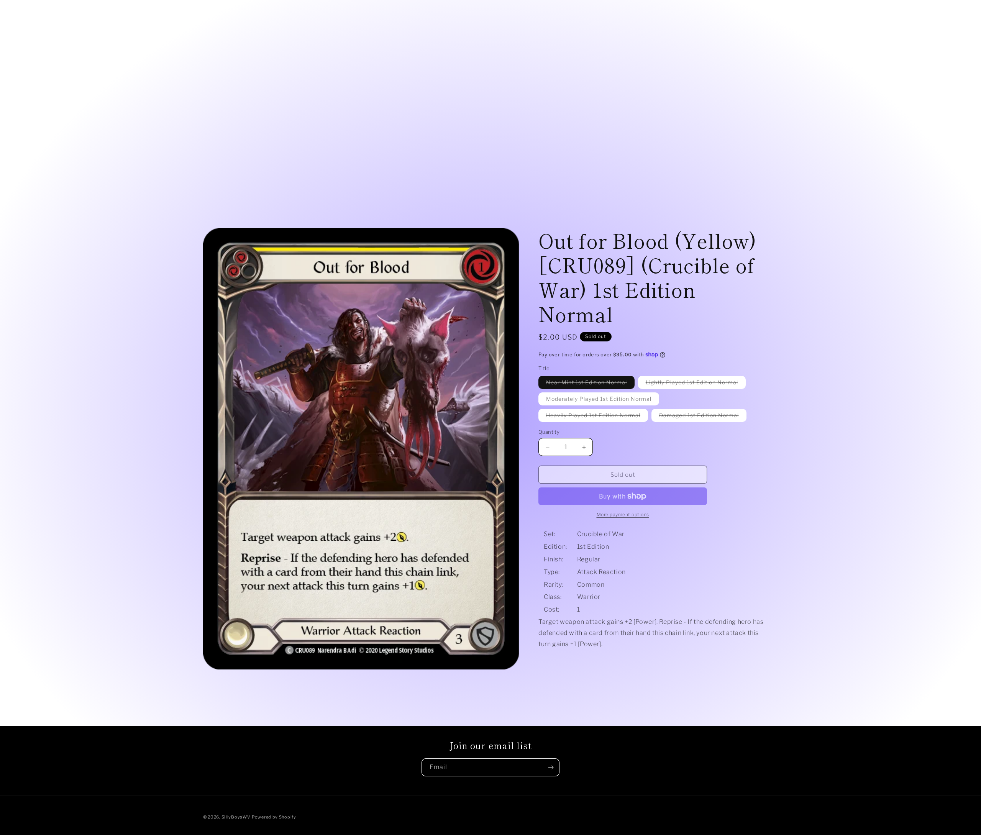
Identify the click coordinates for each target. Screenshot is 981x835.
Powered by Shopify (274, 817)
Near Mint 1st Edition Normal (590, 384)
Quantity (548, 432)
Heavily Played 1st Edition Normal (597, 417)
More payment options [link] (623, 514)
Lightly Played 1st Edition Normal (696, 384)
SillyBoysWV (236, 817)
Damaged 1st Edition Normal (702, 417)
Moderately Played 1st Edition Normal (602, 400)
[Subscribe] (550, 767)
